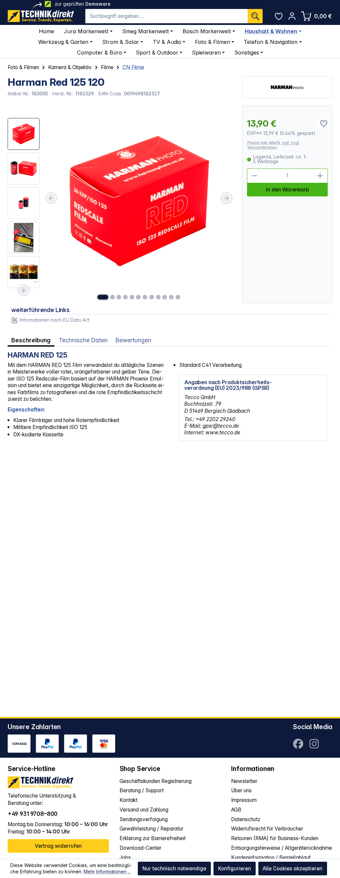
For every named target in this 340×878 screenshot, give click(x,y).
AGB (236, 810)
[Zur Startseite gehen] (41, 16)
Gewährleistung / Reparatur (151, 828)
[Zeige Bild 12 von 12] (177, 297)
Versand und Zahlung (144, 810)
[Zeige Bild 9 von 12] (158, 297)
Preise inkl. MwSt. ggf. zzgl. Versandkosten (273, 145)
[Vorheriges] (51, 198)
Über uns (241, 790)
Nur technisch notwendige (174, 868)
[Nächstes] (226, 198)
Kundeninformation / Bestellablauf (271, 857)
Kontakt (128, 800)
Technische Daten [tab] (83, 340)
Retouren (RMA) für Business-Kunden (274, 838)
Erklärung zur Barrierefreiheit (153, 838)
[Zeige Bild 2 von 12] (112, 297)
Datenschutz (245, 819)
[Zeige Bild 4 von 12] (125, 297)
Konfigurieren (234, 868)
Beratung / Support (142, 790)
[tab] (31, 340)
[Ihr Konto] (292, 16)
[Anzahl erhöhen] (320, 175)
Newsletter (244, 781)
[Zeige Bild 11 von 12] (171, 297)
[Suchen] (255, 16)
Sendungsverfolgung (144, 819)
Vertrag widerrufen (58, 846)
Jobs (125, 857)
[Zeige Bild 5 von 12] (131, 297)
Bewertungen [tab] (133, 340)
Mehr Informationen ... (107, 871)
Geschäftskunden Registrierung (156, 781)
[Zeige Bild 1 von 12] (103, 297)
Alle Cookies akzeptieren (292, 868)
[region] (121, 204)
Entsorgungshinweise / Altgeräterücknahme (281, 848)
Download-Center (140, 848)
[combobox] (166, 16)
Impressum (244, 800)
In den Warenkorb (287, 189)
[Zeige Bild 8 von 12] (151, 297)
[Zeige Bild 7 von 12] (145, 297)
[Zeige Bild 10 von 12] (164, 297)
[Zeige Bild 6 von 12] (138, 297)
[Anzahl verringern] (254, 175)
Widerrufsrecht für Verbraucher (267, 828)
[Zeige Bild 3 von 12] (119, 297)
